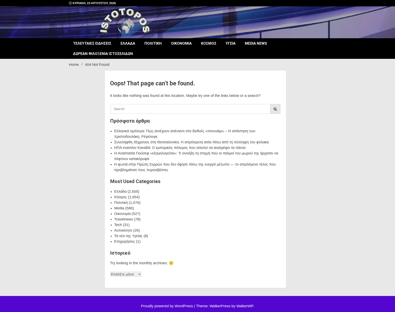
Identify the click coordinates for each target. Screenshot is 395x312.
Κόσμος (208, 43)
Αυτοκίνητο (123, 230)
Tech (118, 225)
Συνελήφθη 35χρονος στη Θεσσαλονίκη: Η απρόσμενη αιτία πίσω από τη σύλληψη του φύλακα (191, 142)
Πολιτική (153, 43)
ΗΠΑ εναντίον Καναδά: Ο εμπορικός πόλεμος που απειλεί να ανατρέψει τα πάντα (179, 148)
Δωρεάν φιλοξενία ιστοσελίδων (103, 53)
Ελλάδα (128, 43)
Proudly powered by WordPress (167, 306)
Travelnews (123, 219)
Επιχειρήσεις (124, 241)
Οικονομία (181, 43)
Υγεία (231, 43)
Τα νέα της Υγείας (128, 236)
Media (119, 208)
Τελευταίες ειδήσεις (92, 43)
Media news (256, 43)
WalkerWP (244, 306)
